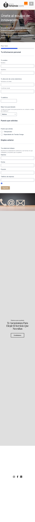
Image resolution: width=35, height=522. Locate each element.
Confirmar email (5, 88)
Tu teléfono (4, 97)
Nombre (3, 62)
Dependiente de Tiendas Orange (14, 134)
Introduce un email (6, 81)
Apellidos (3, 69)
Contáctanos (17, 335)
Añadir (1, 183)
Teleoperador (8, 131)
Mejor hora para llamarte (8, 107)
